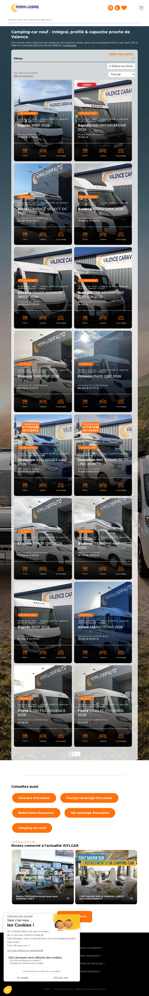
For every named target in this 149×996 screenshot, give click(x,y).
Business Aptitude (96, 989)
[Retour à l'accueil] (25, 8)
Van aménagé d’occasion (90, 813)
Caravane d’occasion (34, 798)
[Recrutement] (110, 8)
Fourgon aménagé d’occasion (89, 798)
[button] (69, 45)
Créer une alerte (120, 54)
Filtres (18, 58)
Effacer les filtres (23, 76)
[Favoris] (124, 8)
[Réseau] (117, 8)
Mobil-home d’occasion (36, 813)
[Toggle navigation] (141, 8)
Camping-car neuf (32, 828)
